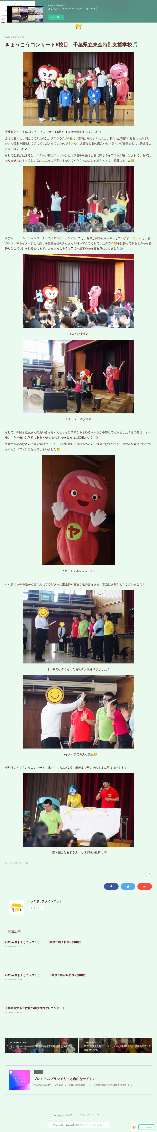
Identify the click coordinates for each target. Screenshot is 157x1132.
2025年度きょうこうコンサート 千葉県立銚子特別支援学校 (43, 942)
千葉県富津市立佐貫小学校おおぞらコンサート (35, 1008)
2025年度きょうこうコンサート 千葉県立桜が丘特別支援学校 (45, 975)
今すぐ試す (56, 17)
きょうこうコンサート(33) (17, 862)
